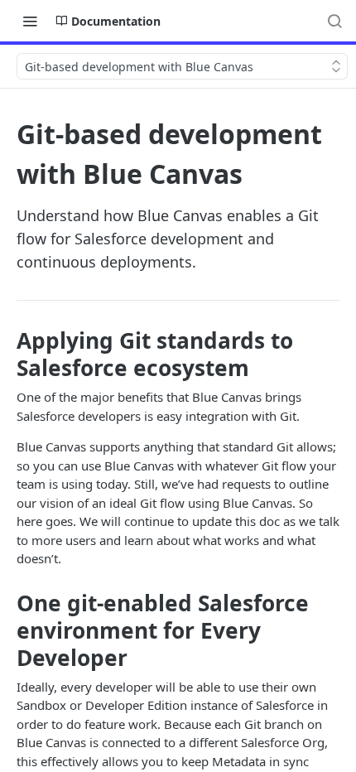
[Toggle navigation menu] (30, 20)
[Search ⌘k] (334, 20)
